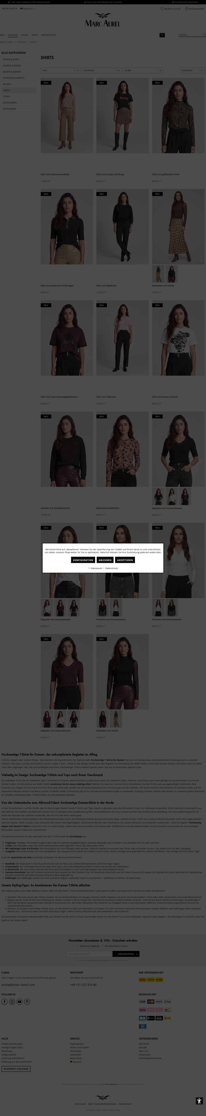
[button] (199, 1100)
